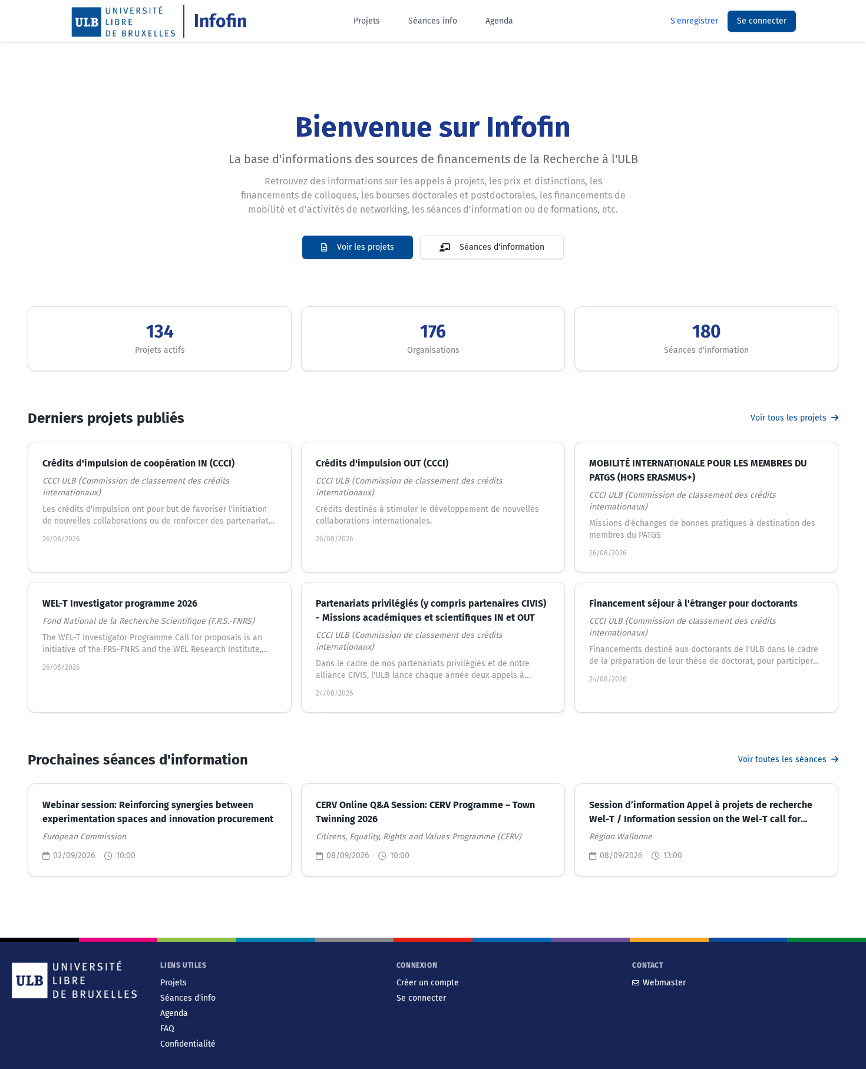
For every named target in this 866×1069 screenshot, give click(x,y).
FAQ (167, 1029)
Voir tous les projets (790, 418)
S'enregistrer (694, 21)
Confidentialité (188, 1044)
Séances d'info (188, 998)
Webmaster (664, 983)
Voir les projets (365, 247)
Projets (366, 21)
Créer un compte (427, 983)
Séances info (432, 21)
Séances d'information (502, 247)
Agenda (499, 21)
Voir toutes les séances (783, 759)
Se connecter (761, 21)
